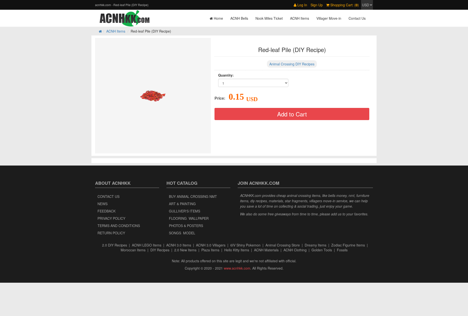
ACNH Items (299, 18)
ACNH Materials (266, 249)
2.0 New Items (185, 249)
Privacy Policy (111, 218)
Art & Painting (182, 203)
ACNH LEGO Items (146, 245)
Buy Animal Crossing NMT (193, 196)
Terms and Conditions (119, 225)
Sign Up (317, 4)
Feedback (107, 211)
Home (218, 18)
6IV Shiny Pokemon (245, 245)
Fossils (342, 249)
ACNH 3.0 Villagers (210, 245)
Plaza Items (210, 249)
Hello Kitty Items (236, 249)
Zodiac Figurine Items (348, 245)
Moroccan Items (133, 249)
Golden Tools (322, 249)
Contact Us (357, 18)
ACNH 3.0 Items (178, 245)
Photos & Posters (186, 225)
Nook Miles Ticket (269, 18)
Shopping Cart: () (344, 4)
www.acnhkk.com (237, 268)
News (102, 203)
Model (189, 232)
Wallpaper (199, 218)
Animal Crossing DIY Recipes (291, 63)
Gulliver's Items (184, 211)
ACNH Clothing (295, 249)
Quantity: (226, 75)
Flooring (178, 218)
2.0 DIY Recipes (114, 245)
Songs (175, 232)
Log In (301, 4)
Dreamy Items (315, 245)
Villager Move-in (328, 18)
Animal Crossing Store (282, 245)
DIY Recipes (159, 249)
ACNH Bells (239, 18)
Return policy (111, 232)
